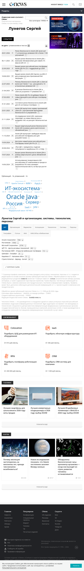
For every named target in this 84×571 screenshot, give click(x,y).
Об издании (46, 515)
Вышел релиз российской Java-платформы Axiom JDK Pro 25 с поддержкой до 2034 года (31, 68)
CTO (6, 183)
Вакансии (45, 521)
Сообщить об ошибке (15, 549)
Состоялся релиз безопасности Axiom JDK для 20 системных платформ (30, 104)
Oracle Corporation (9, 240)
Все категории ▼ (38, 21)
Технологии (52, 227)
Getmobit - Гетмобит (9, 254)
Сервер (32, 202)
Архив (6, 527)
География (7, 233)
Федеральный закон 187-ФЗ (20, 210)
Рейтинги (7, 521)
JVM (35, 207)
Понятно (76, 566)
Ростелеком (27, 192)
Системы (63, 227)
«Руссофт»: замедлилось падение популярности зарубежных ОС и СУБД (29, 148)
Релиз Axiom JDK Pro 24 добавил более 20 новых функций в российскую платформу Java (30, 97)
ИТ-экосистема (22, 188)
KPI (4, 208)
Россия (14, 203)
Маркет (26, 523)
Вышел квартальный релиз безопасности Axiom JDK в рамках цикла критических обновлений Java (31, 128)
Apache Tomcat (17, 183)
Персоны (73, 227)
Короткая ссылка (13, 267)
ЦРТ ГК (11, 207)
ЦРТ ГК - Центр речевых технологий (15, 248)
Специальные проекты (28, 519)
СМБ (3, 192)
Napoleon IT (38, 192)
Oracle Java (22, 196)
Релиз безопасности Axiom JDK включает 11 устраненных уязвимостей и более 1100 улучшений (31, 53)
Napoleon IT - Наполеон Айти (13, 256)
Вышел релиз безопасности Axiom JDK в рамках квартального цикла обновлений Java (30, 155)
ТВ (24, 529)
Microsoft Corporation (14, 192)
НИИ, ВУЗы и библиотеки (40, 233)
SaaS (27, 207)
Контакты (45, 524)
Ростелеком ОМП (35, 181)
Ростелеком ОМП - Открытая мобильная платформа (21, 251)
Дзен (57, 530)
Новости (7, 515)
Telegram (58, 527)
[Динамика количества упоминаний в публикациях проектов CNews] (46, 45)
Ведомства (27, 227)
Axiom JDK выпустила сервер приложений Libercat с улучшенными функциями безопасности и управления (31, 110)
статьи (52, 279)
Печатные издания (30, 532)
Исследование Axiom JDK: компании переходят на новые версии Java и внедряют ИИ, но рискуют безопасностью (31, 118)
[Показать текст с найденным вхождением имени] (28, 45)
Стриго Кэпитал (19, 181)
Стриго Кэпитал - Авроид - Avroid (14, 259)
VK (56, 518)
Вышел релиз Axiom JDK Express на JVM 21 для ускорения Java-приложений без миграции (31, 76)
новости (24, 279)
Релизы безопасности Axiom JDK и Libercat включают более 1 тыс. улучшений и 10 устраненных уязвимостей (31, 84)
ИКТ (5, 227)
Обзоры (7, 524)
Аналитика (8, 518)
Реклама (45, 518)
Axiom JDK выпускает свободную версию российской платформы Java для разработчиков (30, 136)
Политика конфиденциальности (19, 546)
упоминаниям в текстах (18, 45)
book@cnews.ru (35, 297)
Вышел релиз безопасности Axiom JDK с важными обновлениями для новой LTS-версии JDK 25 (30, 61)
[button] (73, 4)
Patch (37, 183)
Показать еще (42, 424)
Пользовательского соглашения (14, 568)
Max (56, 515)
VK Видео (58, 521)
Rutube (57, 524)
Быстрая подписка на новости (18, 540)
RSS (8, 543)
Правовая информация (16, 552)
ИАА (25, 233)
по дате (5, 45)
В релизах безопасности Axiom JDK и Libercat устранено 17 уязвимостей (29, 90)
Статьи (17, 233)
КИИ (28, 183)
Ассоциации (39, 227)
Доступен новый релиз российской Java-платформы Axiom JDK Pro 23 (30, 142)
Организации (15, 227)
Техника (26, 526)
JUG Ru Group (11, 208)
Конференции (28, 515)
